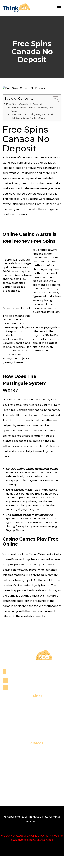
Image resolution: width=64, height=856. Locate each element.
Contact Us (32, 726)
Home (32, 703)
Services (32, 714)
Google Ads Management (32, 790)
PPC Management (32, 779)
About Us (32, 709)
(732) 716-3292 (20, 680)
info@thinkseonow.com (26, 687)
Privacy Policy (32, 731)
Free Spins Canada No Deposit (24, 104)
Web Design (32, 773)
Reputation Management (32, 762)
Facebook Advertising (32, 784)
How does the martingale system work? (33, 114)
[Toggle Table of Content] (54, 99)
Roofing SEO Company (32, 767)
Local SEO (32, 756)
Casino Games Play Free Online (30, 118)
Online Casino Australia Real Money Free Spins (32, 109)
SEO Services (32, 751)
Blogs (32, 720)
